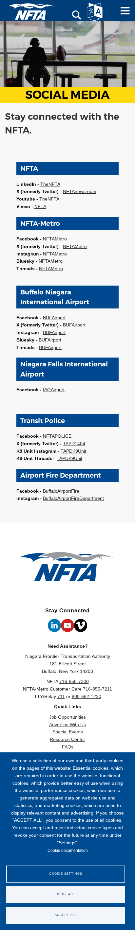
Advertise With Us (67, 724)
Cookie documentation (68, 850)
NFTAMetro (55, 238)
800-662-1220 (86, 696)
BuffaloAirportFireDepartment (73, 498)
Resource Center (67, 739)
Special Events (67, 731)
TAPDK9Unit (73, 451)
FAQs (67, 746)
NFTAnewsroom (79, 191)
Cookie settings (65, 873)
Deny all (65, 894)
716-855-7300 (74, 681)
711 (61, 696)
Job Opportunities (67, 717)
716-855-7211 (97, 689)
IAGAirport (54, 389)
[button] (77, 15)
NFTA (40, 206)
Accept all (66, 915)
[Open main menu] (122, 13)
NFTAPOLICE (57, 436)
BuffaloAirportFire (61, 491)
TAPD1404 (74, 443)
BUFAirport (54, 317)
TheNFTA (50, 184)
